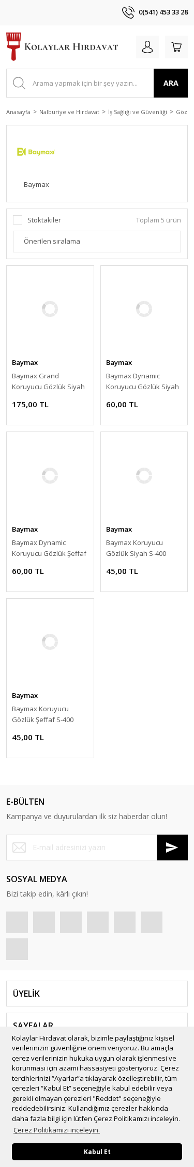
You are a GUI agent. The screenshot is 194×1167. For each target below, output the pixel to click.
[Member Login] (147, 47)
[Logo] (62, 47)
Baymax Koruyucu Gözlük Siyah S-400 (136, 548)
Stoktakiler (44, 220)
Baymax (25, 362)
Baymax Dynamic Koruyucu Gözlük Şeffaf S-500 (49, 548)
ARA (170, 83)
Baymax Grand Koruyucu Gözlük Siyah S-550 (48, 381)
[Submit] (172, 847)
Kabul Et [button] (97, 1151)
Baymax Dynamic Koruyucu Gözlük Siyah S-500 (142, 381)
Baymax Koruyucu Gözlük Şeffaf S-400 (42, 714)
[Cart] (176, 47)
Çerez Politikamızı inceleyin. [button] (56, 1129)
